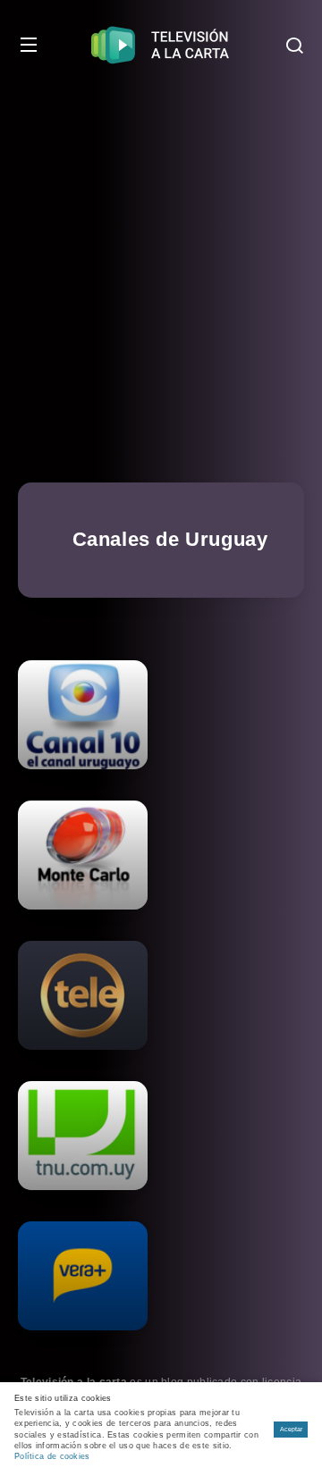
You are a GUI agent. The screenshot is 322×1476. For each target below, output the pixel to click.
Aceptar (291, 1429)
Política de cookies (52, 1456)
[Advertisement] (161, 259)
